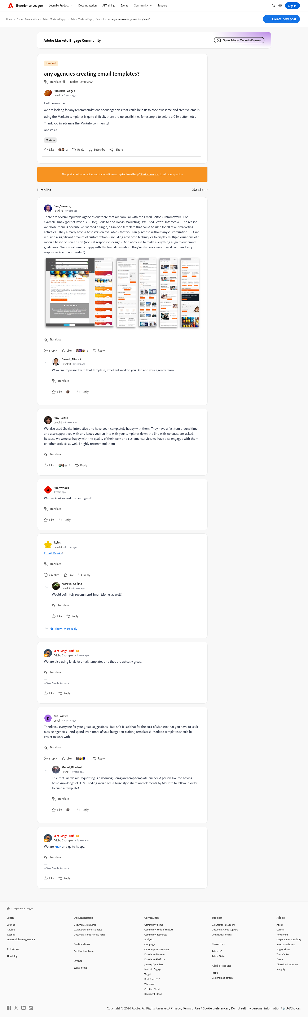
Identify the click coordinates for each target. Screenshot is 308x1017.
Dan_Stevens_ (62, 206)
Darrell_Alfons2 (71, 359)
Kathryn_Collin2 (72, 583)
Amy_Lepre (61, 417)
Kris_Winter (61, 716)
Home (9, 19)
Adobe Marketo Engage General (87, 19)
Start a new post (149, 174)
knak (58, 846)
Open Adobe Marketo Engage (242, 40)
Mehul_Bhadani (72, 767)
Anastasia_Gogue (64, 90)
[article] (121, 279)
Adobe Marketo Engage (55, 19)
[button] (281, 19)
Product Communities (28, 19)
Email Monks (53, 553)
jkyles (57, 542)
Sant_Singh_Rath (64, 650)
